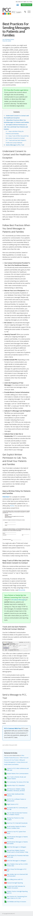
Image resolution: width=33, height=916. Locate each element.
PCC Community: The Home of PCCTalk (18, 782)
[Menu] (28, 11)
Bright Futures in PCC (12, 804)
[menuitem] (17, 2)
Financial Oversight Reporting (15, 883)
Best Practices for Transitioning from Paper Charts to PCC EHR (17, 897)
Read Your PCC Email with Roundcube (17, 823)
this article (21, 590)
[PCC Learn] (13, 11)
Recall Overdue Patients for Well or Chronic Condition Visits (16, 827)
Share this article (6, 41)
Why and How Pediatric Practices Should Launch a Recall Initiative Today (17, 851)
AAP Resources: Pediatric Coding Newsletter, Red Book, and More (16, 789)
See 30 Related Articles (8, 39)
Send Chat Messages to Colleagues (16, 847)
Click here (5, 497)
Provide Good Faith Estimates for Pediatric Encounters (16, 887)
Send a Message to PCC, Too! (14, 145)
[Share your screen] (17, 5)
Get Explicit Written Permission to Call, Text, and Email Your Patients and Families (16, 127)
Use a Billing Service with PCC (15, 879)
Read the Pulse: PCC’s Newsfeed (16, 785)
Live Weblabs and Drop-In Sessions (16, 901)
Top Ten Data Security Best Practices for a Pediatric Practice (17, 813)
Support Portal (26, 4)
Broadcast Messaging (19, 600)
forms (12, 506)
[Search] (24, 11)
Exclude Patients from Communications (17, 773)
